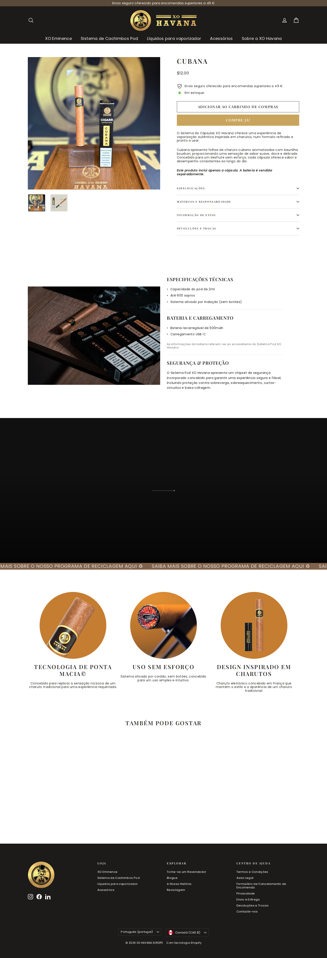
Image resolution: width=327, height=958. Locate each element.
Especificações (191, 188)
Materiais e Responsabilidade (204, 201)
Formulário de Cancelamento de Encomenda (261, 886)
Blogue (172, 878)
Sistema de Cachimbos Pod (109, 38)
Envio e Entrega (248, 899)
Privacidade (245, 893)
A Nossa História (179, 884)
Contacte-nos (247, 911)
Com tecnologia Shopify (184, 943)
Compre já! (238, 120)
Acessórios (221, 38)
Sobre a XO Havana (262, 38)
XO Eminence (58, 38)
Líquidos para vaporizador (174, 38)
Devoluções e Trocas (196, 228)
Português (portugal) (137, 932)
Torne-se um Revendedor (186, 872)
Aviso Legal (245, 878)
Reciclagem (176, 890)
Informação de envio (196, 215)
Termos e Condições (252, 872)
